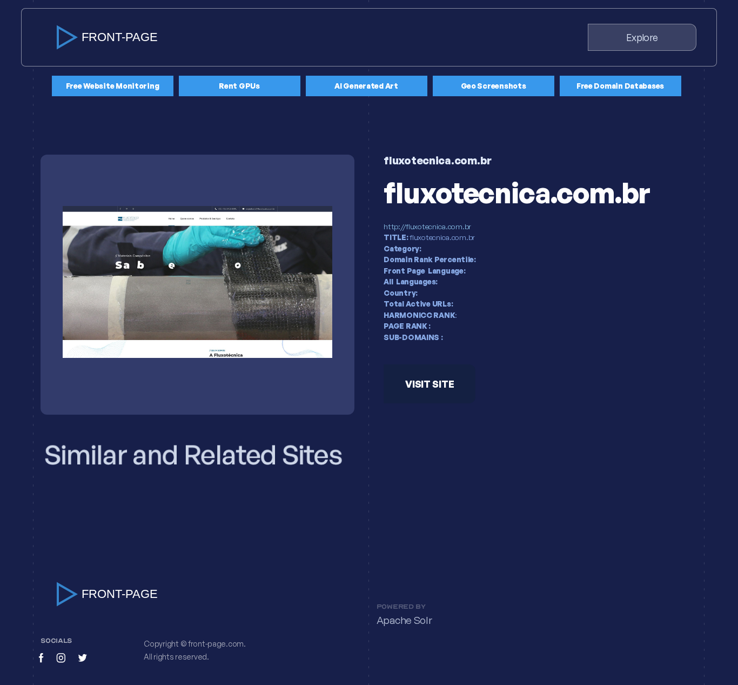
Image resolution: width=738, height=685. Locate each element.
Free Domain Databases (620, 85)
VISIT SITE (429, 384)
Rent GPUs (239, 85)
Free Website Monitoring (112, 85)
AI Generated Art (366, 85)
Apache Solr (404, 620)
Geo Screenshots (493, 85)
